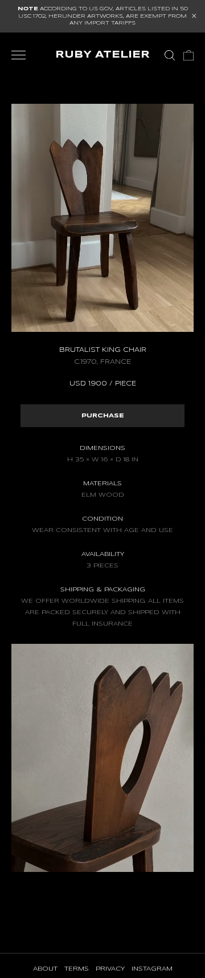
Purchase (102, 416)
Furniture (32, 65)
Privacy (110, 969)
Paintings (130, 65)
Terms (76, 969)
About (45, 969)
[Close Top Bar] (194, 16)
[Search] (170, 55)
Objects (82, 65)
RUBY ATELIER (102, 55)
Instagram (152, 969)
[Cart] (188, 55)
